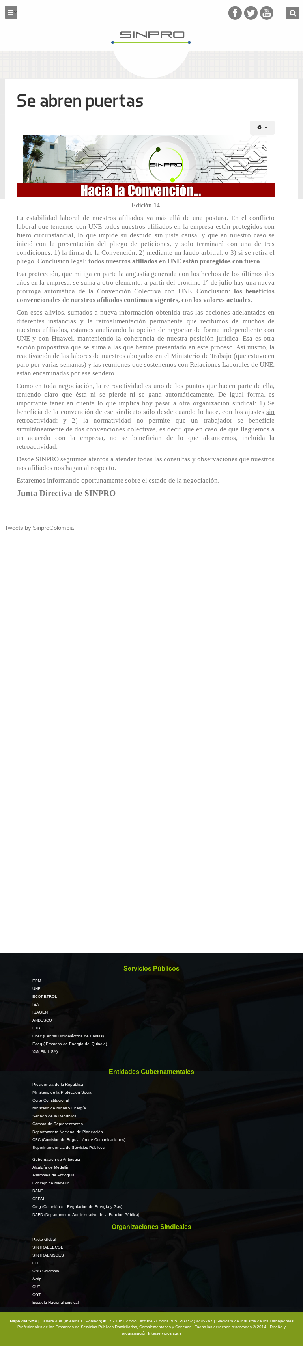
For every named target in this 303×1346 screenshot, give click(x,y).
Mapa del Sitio (24, 1321)
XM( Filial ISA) (45, 1052)
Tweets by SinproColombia (39, 527)
